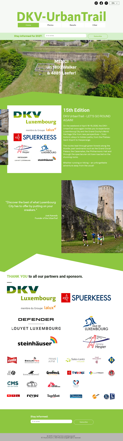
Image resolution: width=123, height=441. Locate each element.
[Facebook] (101, 3)
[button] (94, 25)
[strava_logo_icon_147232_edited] (106, 3)
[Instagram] (96, 3)
